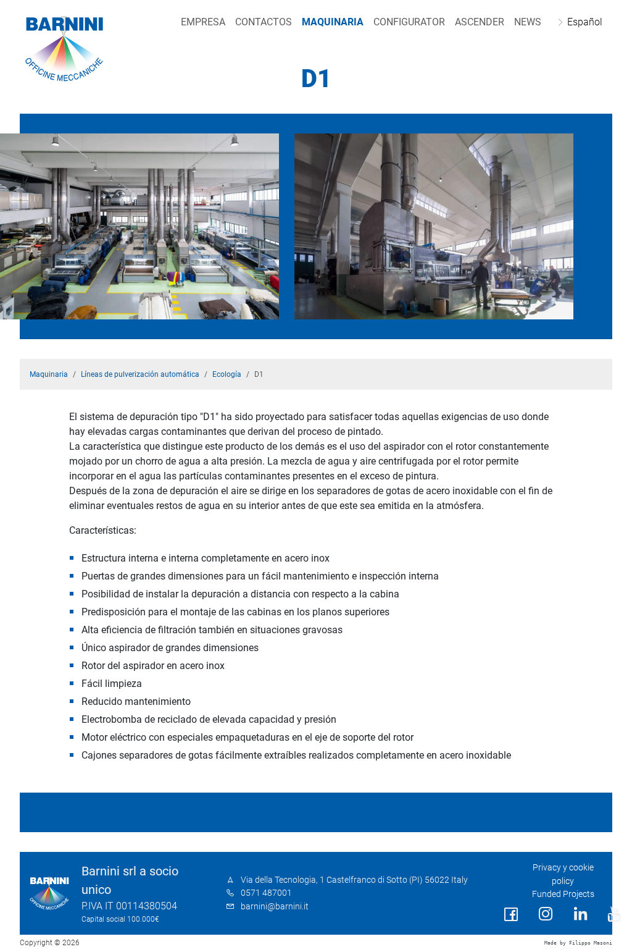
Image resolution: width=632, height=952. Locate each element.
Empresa (203, 22)
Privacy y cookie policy (563, 874)
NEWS (527, 22)
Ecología (226, 374)
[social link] (511, 914)
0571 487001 (266, 893)
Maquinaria (333, 22)
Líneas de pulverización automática (140, 374)
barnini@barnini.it (275, 906)
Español (584, 22)
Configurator (409, 22)
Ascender (479, 22)
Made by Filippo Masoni (578, 943)
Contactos (263, 22)
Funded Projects (563, 894)
